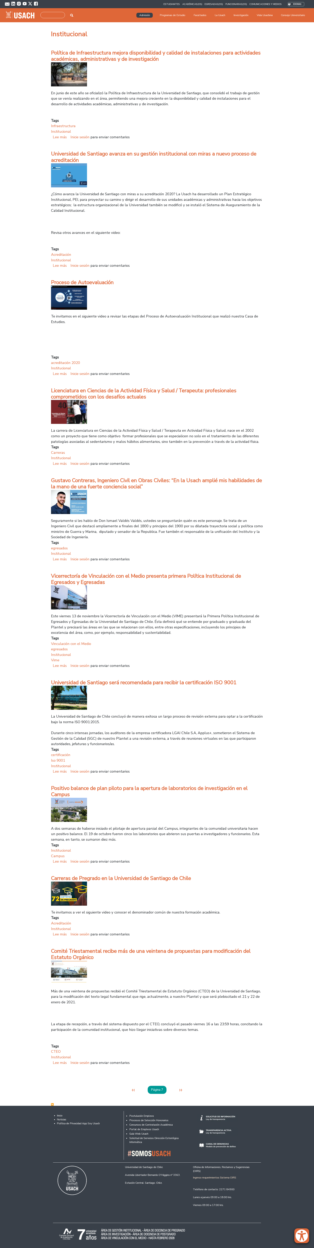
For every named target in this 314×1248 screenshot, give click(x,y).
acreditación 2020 (65, 362)
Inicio (59, 1115)
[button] (303, 1237)
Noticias (61, 1119)
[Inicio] (21, 15)
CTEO (56, 1051)
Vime (55, 660)
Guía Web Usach (138, 1134)
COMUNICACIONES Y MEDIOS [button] (265, 4)
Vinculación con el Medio (71, 643)
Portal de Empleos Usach (144, 1129)
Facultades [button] (200, 15)
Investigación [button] (241, 15)
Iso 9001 (58, 760)
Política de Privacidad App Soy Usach (78, 1123)
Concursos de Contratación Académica (151, 1125)
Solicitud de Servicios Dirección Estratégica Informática (154, 1140)
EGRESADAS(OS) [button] (214, 4)
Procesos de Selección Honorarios (148, 1120)
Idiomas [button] (297, 4)
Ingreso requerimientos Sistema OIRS (214, 1177)
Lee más (60, 137)
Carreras (58, 452)
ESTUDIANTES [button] (172, 4)
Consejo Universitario (293, 15)
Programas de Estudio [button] (172, 15)
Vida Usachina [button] (265, 15)
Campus (58, 856)
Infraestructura (63, 125)
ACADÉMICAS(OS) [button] (192, 4)
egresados (59, 548)
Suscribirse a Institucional (52, 1104)
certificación (60, 754)
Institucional (61, 131)
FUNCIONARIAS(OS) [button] (236, 4)
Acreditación (61, 254)
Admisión (144, 15)
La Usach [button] (220, 15)
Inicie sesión (79, 137)
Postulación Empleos (141, 1116)
